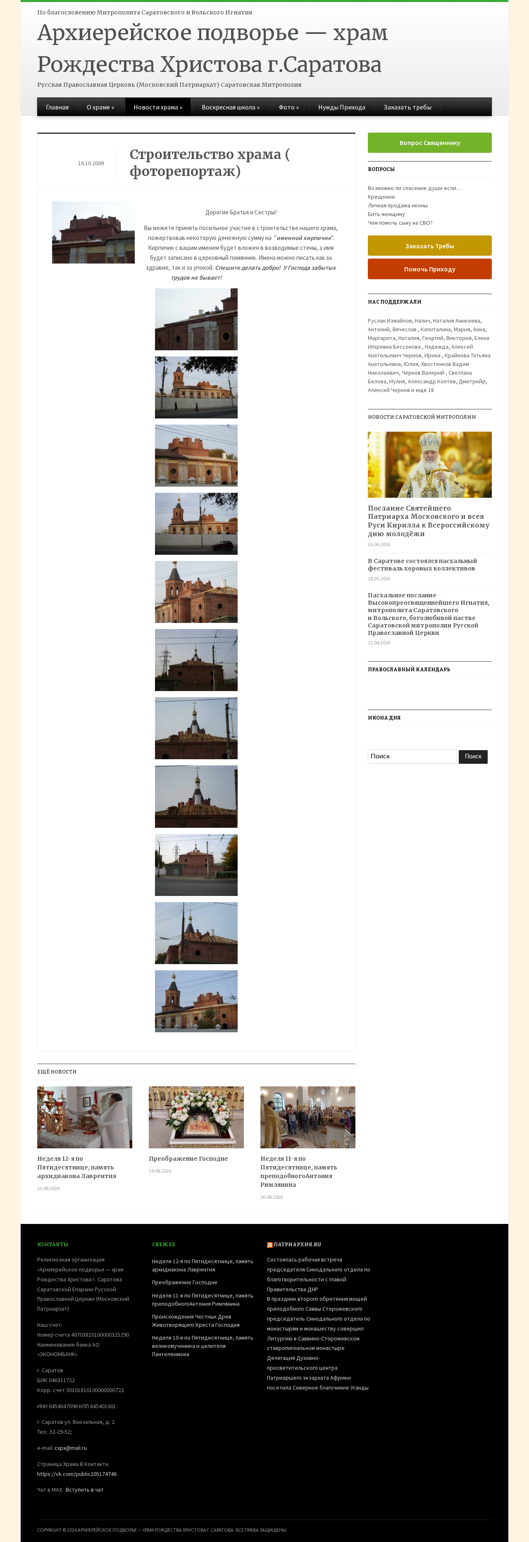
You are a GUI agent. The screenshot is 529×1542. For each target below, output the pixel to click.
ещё (425, 390)
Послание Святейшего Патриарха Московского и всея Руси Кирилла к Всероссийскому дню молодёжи (428, 521)
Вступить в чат (85, 1489)
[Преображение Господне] (196, 1120)
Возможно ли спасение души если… (415, 188)
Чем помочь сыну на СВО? (400, 222)
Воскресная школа (231, 107)
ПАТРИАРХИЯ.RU (297, 1244)
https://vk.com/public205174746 (77, 1474)
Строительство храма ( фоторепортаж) (210, 163)
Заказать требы (407, 107)
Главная (57, 107)
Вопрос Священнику (430, 142)
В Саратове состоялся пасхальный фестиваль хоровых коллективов (422, 564)
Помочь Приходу (429, 269)
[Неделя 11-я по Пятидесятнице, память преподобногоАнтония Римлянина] (307, 1120)
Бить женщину (386, 214)
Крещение (381, 196)
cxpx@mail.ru (71, 1448)
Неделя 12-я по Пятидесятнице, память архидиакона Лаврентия (76, 1167)
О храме (100, 107)
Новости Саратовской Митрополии (422, 417)
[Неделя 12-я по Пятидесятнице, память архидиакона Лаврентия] (84, 1120)
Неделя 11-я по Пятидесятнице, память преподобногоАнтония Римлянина (298, 1171)
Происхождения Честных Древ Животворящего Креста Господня (196, 1320)
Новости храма (157, 107)
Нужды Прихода (341, 107)
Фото (289, 107)
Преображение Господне (188, 1158)
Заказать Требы (429, 246)
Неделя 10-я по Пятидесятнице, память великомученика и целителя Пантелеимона (202, 1345)
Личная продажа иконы (398, 205)
